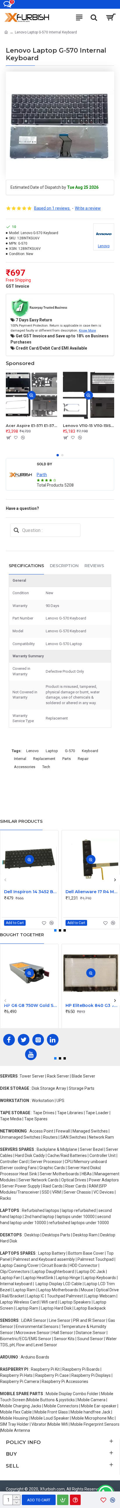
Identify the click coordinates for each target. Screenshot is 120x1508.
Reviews (94, 565)
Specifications (26, 565)
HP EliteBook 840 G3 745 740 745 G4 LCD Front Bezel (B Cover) (92, 1005)
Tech (46, 767)
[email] (16, 530)
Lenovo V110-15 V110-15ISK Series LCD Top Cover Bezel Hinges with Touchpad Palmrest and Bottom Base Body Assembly (88, 425)
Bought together (22, 934)
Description (64, 565)
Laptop (52, 751)
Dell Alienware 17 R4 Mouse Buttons (92, 891)
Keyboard (90, 751)
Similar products (21, 821)
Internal (20, 758)
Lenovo (32, 751)
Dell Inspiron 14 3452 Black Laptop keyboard (30, 891)
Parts (66, 758)
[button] (58, 455)
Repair (83, 758)
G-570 (70, 751)
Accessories (24, 767)
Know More (87, 330)
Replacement (44, 758)
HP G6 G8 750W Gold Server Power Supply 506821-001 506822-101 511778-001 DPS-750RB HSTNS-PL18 (30, 1005)
